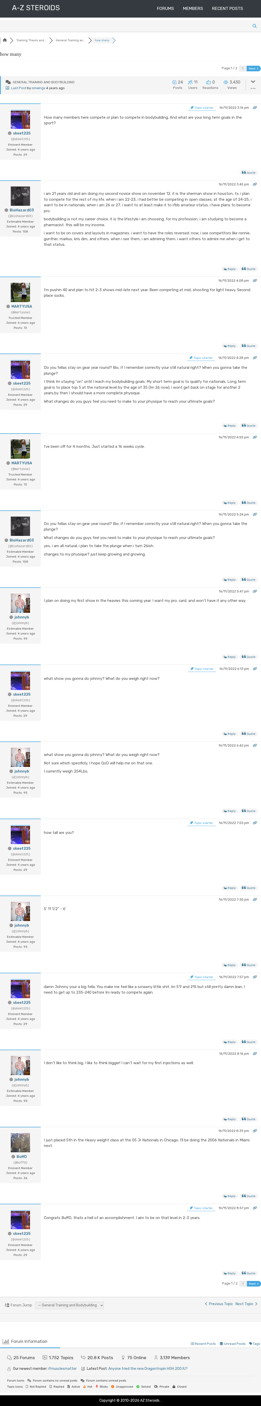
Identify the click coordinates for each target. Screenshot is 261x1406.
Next (252, 68)
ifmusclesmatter (62, 1369)
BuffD (22, 1157)
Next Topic (245, 1304)
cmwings (38, 88)
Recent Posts (227, 8)
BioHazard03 (22, 210)
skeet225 (22, 133)
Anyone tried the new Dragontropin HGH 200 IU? (148, 1369)
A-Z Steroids (36, 8)
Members (193, 8)
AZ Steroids (150, 1400)
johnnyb (22, 617)
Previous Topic (220, 1304)
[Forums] (5, 40)
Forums (165, 8)
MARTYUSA (21, 306)
